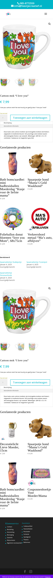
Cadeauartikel (28, 526)
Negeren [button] (48, 577)
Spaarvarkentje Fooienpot (36, 262)
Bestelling (10, 529)
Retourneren (11, 540)
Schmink (26, 534)
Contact (9, 527)
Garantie (9, 537)
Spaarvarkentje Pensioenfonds (6, 274)
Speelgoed (27, 537)
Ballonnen (27, 542)
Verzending (10, 532)
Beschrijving (8, 123)
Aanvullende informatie (11, 126)
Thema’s (26, 539)
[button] (49, 24)
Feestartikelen (28, 529)
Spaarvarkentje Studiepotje (11, 262)
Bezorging (10, 535)
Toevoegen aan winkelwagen (30, 117)
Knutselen (27, 531)
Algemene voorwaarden (14, 543)
